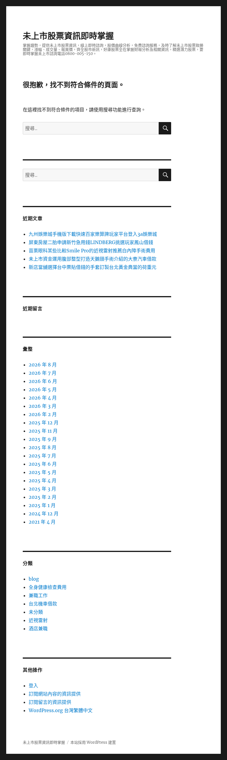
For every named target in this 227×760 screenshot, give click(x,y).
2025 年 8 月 (42, 447)
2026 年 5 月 (43, 389)
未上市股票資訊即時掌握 (68, 36)
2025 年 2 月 (42, 497)
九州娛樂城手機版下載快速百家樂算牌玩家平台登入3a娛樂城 (93, 234)
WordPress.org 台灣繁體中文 (61, 710)
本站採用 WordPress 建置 (93, 742)
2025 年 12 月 (44, 423)
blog (34, 579)
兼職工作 (38, 595)
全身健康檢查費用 (48, 587)
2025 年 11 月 (43, 431)
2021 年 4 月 (42, 522)
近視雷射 (38, 620)
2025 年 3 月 (42, 489)
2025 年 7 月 (42, 456)
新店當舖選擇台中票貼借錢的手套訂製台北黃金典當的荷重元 (92, 267)
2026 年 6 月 (43, 381)
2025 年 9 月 (43, 439)
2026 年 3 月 (42, 406)
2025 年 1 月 (42, 505)
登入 (33, 685)
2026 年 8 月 (43, 365)
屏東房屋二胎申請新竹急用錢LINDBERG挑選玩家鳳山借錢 (91, 242)
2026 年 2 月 (43, 414)
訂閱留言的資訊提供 (50, 702)
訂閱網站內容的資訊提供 (55, 694)
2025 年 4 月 (42, 480)
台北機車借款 (43, 604)
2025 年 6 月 (43, 464)
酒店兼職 (38, 628)
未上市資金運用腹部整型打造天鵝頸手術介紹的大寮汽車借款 (92, 259)
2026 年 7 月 (42, 373)
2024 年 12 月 (44, 514)
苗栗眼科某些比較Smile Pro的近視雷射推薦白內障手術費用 (92, 251)
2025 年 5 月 (42, 472)
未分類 (36, 612)
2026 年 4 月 (43, 398)
